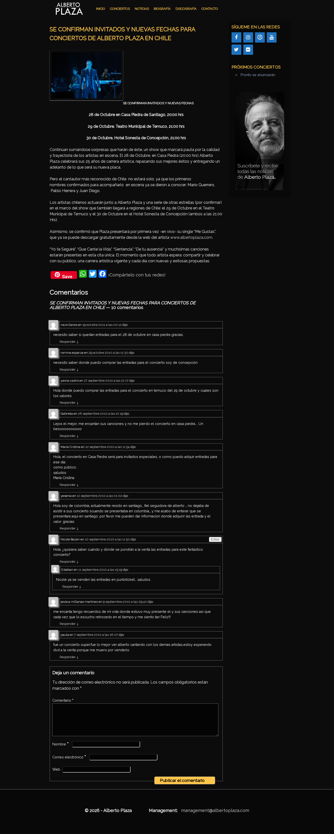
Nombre (60, 744)
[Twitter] (236, 50)
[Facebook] (236, 37)
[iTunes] (260, 37)
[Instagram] (248, 37)
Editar (215, 539)
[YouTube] (272, 37)
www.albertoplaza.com (191, 237)
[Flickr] (248, 50)
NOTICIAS (142, 9)
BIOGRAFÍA (162, 9)
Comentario (62, 700)
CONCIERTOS (120, 9)
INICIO (100, 9)
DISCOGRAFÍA (186, 9)
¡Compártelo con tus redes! (137, 274)
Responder (69, 341)
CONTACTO (209, 9)
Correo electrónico (69, 757)
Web (56, 769)
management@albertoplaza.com (215, 810)
